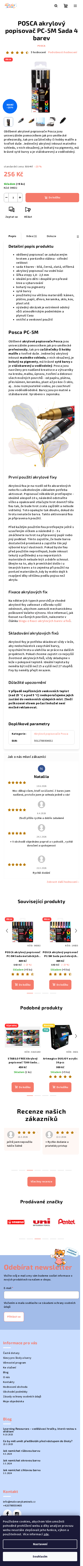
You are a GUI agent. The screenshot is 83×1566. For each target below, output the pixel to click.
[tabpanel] (16, 1222)
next (76, 931)
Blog (6, 1372)
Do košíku (54, 198)
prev (7, 931)
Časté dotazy (11, 1353)
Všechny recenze (41, 1182)
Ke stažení (9, 1368)
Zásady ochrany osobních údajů (22, 1397)
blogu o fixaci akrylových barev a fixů (45, 621)
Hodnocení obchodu (15, 1387)
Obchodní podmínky (15, 1392)
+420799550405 (12, 1506)
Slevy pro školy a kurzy (17, 1358)
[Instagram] (17, 1514)
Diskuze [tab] (51, 236)
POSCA (41, 46)
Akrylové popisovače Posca (51, 734)
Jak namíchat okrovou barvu (21, 1460)
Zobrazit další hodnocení (62, 882)
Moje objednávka (13, 1401)
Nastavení (40, 1544)
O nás (6, 1377)
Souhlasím (40, 1556)
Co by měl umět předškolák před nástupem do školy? (38, 1441)
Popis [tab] (12, 236)
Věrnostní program (14, 1363)
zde (46, 1534)
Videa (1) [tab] (31, 236)
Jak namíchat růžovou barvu (21, 1450)
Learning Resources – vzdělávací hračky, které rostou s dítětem (39, 1430)
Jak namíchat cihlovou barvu (22, 1470)
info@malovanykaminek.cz (19, 1502)
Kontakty (8, 1382)
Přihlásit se (14, 1317)
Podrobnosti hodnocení (62, 52)
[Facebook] (7, 1514)
